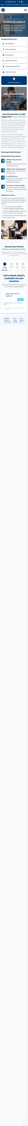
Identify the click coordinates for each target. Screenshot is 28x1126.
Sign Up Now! (14, 102)
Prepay (3, 4)
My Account (24, 4)
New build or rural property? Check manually (14, 308)
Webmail (16, 4)
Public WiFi (9, 4)
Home (7, 16)
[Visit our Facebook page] (19, 2)
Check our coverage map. (16, 208)
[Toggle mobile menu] (25, 10)
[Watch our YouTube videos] (22, 2)
